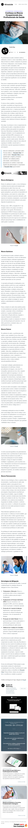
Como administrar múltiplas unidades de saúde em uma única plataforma (14, 744)
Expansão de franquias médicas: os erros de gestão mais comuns (14, 733)
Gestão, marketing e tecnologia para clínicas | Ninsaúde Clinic (13, 821)
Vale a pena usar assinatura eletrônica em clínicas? (14, 738)
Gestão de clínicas (18, 11)
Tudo (16, 4)
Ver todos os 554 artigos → (14, 748)
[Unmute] (20, 52)
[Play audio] (10, 52)
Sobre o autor (23, 688)
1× (17, 52)
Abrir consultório (23, 4)
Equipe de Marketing (9, 685)
